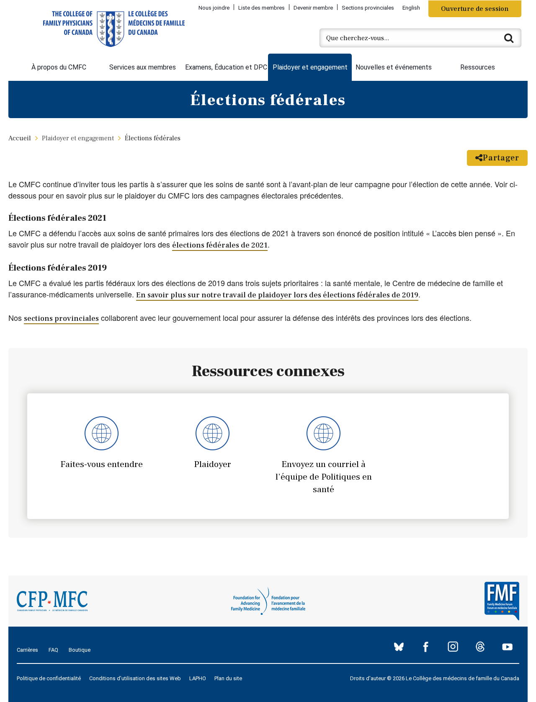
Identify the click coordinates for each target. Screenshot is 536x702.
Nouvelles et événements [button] (394, 67)
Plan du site (228, 678)
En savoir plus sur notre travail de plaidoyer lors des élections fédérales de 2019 (277, 295)
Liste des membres (261, 8)
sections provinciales (61, 318)
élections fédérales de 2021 (220, 245)
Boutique (79, 650)
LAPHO (197, 678)
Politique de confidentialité (49, 678)
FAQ (53, 650)
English (411, 8)
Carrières (27, 650)
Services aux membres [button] (142, 67)
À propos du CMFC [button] (58, 67)
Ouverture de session (475, 9)
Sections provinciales (368, 8)
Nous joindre (213, 8)
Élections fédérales (152, 138)
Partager (501, 157)
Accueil (19, 138)
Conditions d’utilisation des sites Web (135, 678)
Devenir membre (313, 8)
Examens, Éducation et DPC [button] (226, 67)
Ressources (477, 67)
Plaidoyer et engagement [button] (310, 67)
